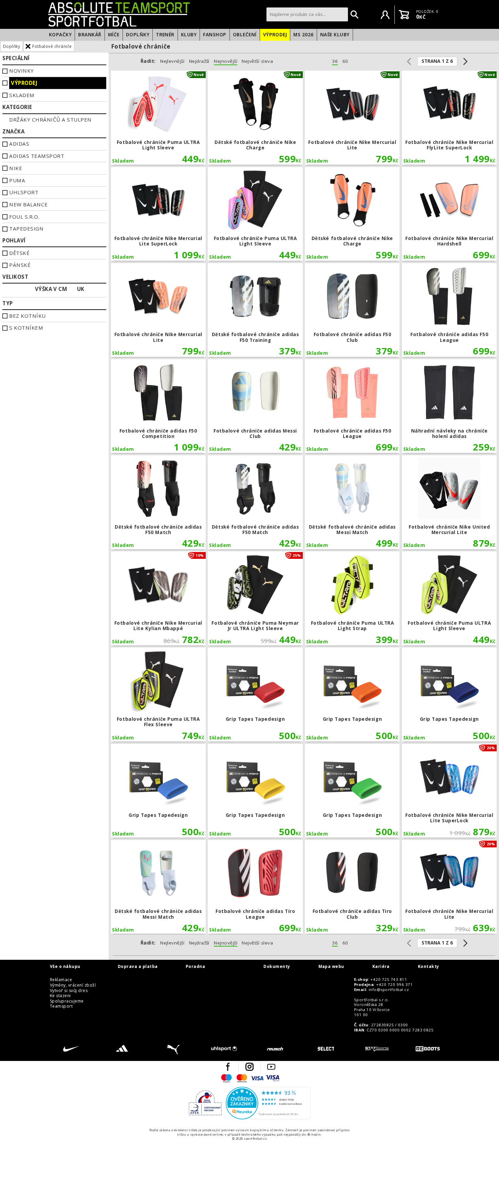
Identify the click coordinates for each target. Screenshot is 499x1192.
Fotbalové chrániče (52, 46)
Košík (404, 15)
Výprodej (275, 35)
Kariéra (381, 966)
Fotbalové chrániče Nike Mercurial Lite (352, 118)
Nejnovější (225, 61)
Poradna (195, 966)
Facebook (227, 1067)
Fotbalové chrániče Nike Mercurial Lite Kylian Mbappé (158, 598)
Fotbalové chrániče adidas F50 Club (352, 310)
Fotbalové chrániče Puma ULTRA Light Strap (352, 598)
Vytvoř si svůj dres (69, 990)
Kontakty (428, 966)
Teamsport (61, 1006)
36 (335, 61)
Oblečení (245, 35)
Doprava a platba (138, 966)
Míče (113, 35)
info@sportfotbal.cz (389, 989)
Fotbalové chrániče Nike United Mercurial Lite (449, 502)
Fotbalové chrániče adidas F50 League (449, 310)
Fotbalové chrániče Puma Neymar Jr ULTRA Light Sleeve (255, 598)
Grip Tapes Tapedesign (255, 694)
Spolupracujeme (67, 1001)
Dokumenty (276, 966)
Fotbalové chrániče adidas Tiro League (255, 887)
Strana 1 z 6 (437, 61)
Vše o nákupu (65, 966)
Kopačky (60, 35)
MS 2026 (303, 35)
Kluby (189, 35)
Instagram (249, 1067)
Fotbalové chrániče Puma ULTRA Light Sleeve (158, 118)
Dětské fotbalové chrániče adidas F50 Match (158, 502)
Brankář (89, 35)
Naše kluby (335, 35)
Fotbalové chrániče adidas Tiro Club (352, 887)
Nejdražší (199, 61)
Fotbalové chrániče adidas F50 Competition (158, 406)
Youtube (271, 1067)
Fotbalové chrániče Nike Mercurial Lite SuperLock (158, 214)
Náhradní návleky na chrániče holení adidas (449, 406)
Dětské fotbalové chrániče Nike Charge (255, 118)
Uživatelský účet (385, 15)
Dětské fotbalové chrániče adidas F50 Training (255, 310)
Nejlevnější (172, 61)
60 (345, 61)
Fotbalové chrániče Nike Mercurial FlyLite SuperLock (449, 118)
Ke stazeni (60, 995)
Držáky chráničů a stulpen (50, 119)
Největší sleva (257, 61)
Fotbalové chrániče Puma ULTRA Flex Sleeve (158, 694)
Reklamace (61, 980)
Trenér (165, 35)
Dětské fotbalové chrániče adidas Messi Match (352, 502)
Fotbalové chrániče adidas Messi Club (255, 406)
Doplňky (137, 35)
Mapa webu (331, 966)
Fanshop (214, 35)
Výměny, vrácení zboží (73, 985)
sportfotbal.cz (155, 14)
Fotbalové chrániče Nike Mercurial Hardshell (449, 214)
